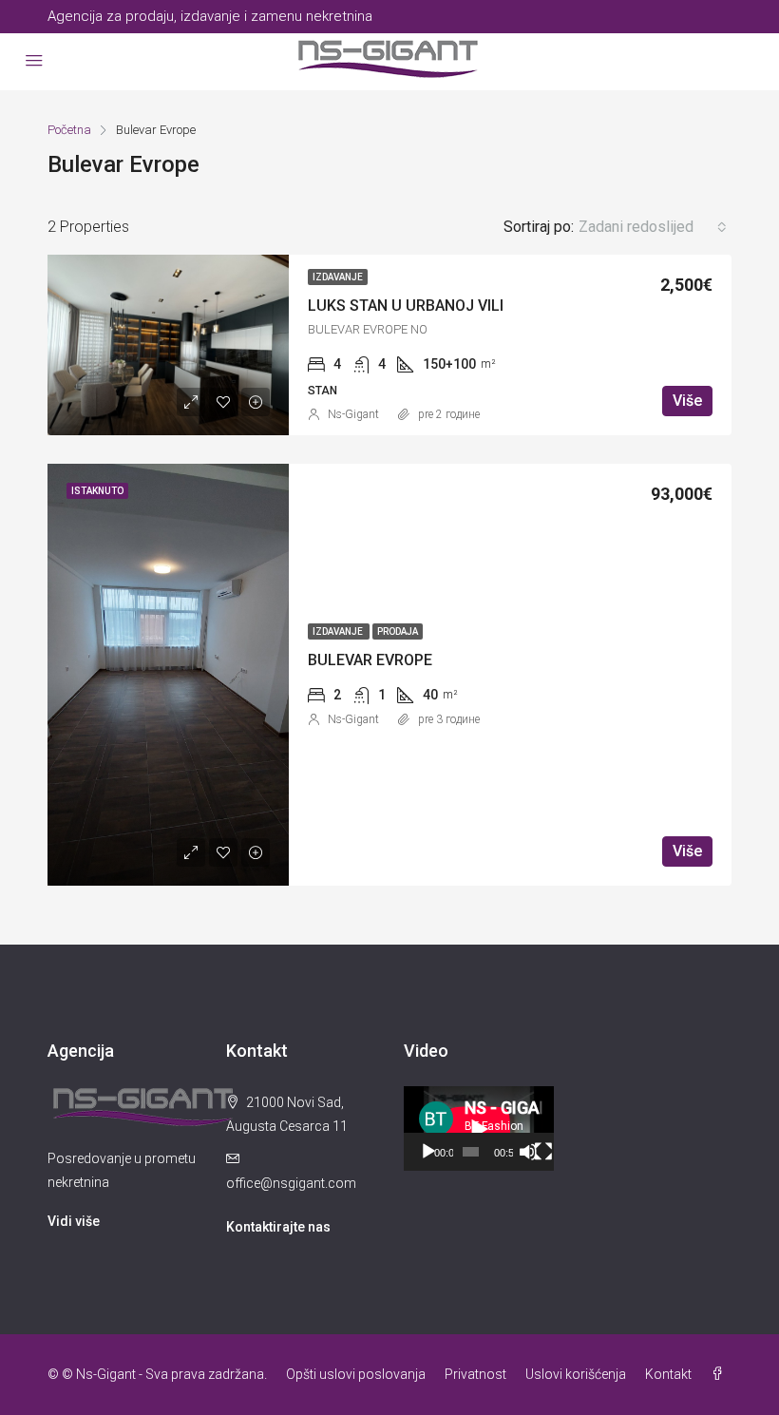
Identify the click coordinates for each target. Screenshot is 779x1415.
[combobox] (653, 227)
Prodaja (397, 631)
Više (687, 401)
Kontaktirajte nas (278, 1226)
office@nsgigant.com (291, 1183)
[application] (479, 1128)
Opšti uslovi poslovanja (356, 1374)
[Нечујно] (528, 1151)
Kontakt (668, 1374)
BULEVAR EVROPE (370, 660)
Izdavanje (338, 277)
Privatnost (475, 1374)
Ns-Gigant (353, 414)
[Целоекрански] (543, 1151)
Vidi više (74, 1221)
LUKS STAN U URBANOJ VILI (406, 305)
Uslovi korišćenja (575, 1374)
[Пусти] (428, 1151)
